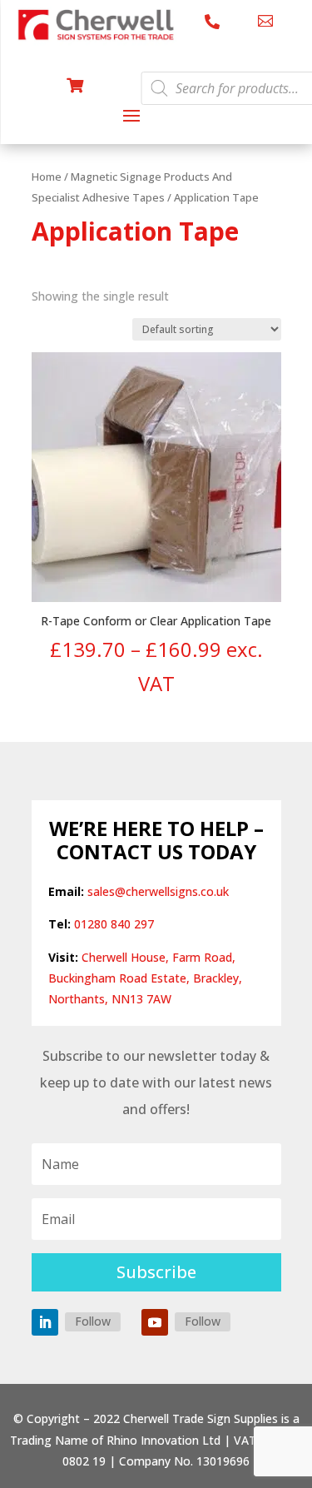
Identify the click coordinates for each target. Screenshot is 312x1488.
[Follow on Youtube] (154, 1322)
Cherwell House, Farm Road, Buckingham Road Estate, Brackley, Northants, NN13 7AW (145, 978)
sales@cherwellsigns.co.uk (158, 891)
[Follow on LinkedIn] (45, 1322)
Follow (93, 1321)
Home (47, 176)
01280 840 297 (114, 924)
